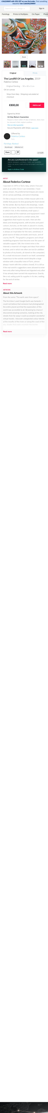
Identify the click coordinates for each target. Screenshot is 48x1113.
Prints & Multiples (20, 14)
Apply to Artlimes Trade (16, 169)
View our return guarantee (15, 125)
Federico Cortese (18, 136)
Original (13, 73)
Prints (35, 73)
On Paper (36, 14)
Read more (7, 283)
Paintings (5, 14)
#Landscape (8, 147)
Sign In (41, 8)
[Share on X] (13, 152)
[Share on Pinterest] (18, 152)
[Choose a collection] (27, 105)
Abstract (15, 144)
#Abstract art (19, 147)
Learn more (34, 128)
